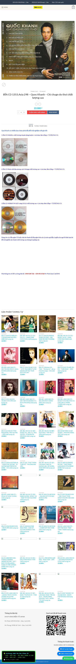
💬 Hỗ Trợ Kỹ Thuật (66, 649)
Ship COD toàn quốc (58, 2)
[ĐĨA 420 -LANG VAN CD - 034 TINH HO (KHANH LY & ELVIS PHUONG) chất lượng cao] (28, 387)
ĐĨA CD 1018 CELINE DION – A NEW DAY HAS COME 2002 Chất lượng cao (47, 527)
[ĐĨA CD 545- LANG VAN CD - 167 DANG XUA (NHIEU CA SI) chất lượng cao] (66, 546)
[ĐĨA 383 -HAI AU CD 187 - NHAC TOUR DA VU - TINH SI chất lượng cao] (28, 581)
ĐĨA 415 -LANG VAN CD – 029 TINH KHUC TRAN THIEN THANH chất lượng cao (65, 528)
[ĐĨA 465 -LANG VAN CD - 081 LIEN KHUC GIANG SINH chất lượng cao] (47, 387)
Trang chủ (34, 91)
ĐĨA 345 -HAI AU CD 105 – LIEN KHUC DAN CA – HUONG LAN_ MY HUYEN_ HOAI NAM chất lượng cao (47, 465)
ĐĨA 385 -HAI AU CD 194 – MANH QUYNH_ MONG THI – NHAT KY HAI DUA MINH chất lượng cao (28, 497)
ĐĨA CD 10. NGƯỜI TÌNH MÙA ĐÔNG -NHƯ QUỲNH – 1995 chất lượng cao (9, 432)
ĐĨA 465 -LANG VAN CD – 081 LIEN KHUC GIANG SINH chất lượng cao (46, 400)
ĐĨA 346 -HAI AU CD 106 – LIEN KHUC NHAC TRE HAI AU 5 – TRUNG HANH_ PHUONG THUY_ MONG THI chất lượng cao (47, 596)
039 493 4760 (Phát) (18, 2)
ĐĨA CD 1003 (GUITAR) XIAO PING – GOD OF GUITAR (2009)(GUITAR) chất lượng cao (27, 528)
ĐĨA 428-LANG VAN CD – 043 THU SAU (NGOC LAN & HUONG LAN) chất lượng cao (9, 370)
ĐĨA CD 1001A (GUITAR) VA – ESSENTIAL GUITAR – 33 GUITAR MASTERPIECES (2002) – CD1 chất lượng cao (9, 465)
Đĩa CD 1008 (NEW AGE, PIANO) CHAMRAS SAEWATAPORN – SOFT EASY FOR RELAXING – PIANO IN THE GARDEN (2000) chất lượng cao (8, 562)
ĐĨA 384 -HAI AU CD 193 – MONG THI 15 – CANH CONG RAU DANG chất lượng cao (65, 338)
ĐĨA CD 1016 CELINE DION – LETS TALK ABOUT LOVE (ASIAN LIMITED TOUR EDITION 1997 (28, 370)
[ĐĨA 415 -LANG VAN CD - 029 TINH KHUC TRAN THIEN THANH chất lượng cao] (66, 514)
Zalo (27, 2)
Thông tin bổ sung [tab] (40, 126)
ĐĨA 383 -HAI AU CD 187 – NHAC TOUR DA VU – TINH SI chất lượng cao (28, 594)
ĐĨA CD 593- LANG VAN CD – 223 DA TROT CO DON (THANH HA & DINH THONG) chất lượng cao (9, 595)
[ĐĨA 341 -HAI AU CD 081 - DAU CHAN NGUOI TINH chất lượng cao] (28, 546)
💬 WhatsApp (68, 658)
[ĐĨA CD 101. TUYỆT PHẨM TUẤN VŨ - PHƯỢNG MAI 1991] (28, 450)
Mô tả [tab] (31, 126)
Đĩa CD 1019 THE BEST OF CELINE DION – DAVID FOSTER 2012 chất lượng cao (66, 595)
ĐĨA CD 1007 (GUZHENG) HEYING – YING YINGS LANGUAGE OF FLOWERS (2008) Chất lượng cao (65, 465)
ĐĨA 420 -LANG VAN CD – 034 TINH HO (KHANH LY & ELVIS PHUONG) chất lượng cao (28, 401)
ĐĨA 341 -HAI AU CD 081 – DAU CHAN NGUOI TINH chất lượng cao (28, 559)
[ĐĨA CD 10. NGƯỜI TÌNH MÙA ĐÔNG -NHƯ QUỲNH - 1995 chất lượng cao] (9, 419)
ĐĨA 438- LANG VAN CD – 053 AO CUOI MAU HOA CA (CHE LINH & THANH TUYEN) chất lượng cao (66, 401)
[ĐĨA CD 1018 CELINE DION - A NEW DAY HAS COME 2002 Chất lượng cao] (47, 514)
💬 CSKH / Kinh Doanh (65, 653)
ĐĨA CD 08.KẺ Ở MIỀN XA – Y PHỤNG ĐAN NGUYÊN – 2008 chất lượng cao (9, 337)
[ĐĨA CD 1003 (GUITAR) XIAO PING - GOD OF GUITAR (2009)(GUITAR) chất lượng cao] (28, 514)
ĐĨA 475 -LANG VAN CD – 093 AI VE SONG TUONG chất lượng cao (9, 496)
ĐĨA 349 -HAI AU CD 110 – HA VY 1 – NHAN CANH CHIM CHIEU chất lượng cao (28, 337)
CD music (43, 91)
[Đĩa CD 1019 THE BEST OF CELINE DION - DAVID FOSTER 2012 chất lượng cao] (66, 581)
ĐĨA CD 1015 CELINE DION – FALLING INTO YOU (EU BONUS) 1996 (47, 496)
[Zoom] (4, 84)
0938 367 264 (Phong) (38, 2)
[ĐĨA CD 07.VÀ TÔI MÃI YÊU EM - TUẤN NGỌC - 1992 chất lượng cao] (66, 355)
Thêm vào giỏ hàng (37, 112)
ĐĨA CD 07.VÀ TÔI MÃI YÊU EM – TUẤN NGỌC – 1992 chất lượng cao (66, 369)
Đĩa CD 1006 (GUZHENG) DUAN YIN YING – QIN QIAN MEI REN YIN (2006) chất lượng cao (46, 338)
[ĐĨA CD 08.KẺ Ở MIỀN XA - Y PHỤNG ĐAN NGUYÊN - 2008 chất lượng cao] (9, 323)
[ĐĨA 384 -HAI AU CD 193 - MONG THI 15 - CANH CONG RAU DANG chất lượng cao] (66, 323)
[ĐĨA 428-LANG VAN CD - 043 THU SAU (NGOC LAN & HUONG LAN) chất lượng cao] (9, 355)
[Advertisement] (38, 257)
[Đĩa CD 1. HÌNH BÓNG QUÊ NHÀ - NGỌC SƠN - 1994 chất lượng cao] (47, 546)
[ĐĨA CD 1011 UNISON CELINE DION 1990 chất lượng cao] (9, 387)
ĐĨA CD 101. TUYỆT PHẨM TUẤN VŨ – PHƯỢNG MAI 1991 (28, 464)
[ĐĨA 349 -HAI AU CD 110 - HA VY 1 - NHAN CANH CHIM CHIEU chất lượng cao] (28, 323)
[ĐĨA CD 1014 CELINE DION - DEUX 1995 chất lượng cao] (9, 514)
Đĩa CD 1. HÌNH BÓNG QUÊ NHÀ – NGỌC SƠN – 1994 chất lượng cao (47, 559)
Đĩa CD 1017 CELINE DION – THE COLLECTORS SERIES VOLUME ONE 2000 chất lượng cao (66, 497)
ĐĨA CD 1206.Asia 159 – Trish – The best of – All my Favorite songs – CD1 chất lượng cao (47, 370)
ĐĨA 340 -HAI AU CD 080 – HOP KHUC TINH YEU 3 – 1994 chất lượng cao (47, 432)
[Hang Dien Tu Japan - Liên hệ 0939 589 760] (38, 7)
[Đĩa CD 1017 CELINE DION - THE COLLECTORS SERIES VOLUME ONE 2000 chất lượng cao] (66, 482)
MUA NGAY (53, 112)
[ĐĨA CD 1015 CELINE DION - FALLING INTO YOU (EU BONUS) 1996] (47, 482)
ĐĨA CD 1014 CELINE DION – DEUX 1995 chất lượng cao (9, 527)
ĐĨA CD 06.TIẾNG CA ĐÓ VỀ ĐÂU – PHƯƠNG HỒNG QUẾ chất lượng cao (66, 432)
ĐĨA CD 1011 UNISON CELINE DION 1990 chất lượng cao (8, 400)
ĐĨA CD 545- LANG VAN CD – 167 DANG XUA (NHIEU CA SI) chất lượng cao (66, 559)
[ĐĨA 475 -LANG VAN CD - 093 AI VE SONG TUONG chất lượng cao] (9, 482)
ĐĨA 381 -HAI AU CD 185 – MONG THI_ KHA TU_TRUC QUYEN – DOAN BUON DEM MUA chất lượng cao (28, 433)
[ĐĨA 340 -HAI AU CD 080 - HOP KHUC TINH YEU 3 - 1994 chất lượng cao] (47, 419)
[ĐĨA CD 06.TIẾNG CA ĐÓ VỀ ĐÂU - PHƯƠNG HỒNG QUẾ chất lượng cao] (66, 419)
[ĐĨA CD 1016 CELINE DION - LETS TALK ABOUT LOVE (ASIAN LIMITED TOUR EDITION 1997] (28, 355)
